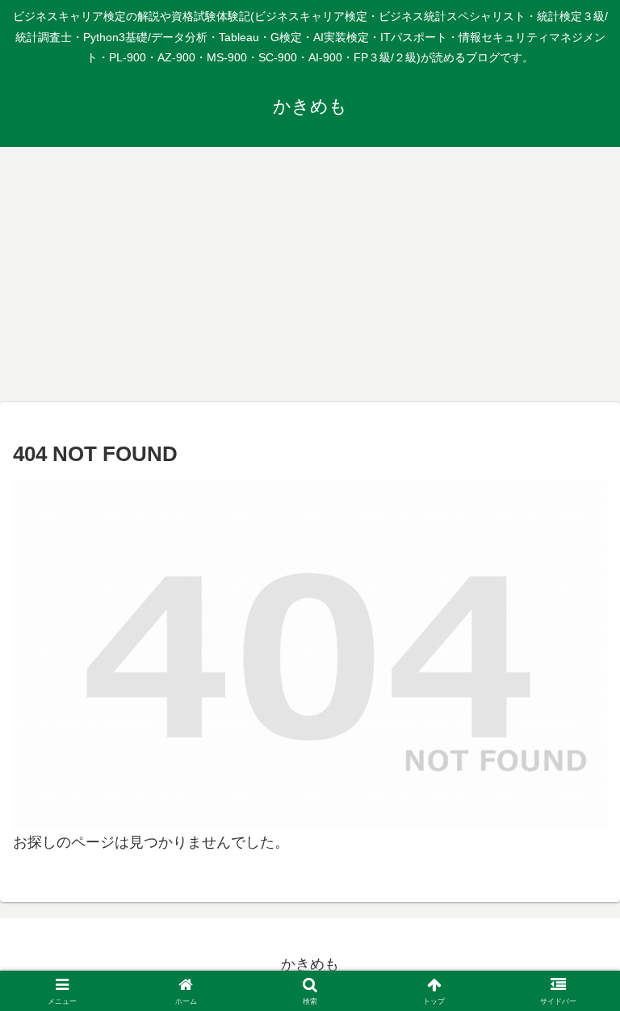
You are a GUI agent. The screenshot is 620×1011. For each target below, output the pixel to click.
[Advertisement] (310, 279)
